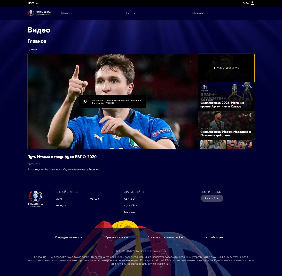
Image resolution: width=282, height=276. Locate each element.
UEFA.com (130, 198)
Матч (58, 198)
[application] (112, 101)
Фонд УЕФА (131, 205)
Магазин (95, 198)
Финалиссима (39, 13)
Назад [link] (34, 49)
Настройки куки (213, 237)
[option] (226, 68)
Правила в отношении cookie (165, 237)
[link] (64, 13)
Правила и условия (117, 237)
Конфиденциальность (68, 237)
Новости (60, 205)
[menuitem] (89, 13)
